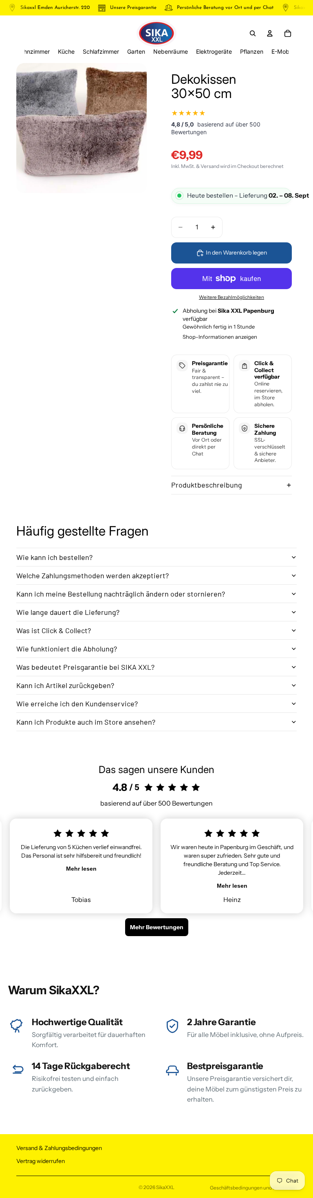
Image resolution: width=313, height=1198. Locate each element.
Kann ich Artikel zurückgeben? (65, 685)
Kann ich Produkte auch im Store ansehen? (85, 721)
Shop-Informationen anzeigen (220, 336)
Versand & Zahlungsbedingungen (59, 1148)
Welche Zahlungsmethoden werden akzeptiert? (92, 575)
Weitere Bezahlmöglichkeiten (231, 297)
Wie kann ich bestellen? (54, 557)
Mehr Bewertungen (156, 927)
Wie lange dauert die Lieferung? (67, 612)
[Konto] (270, 33)
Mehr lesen (81, 868)
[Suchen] (253, 33)
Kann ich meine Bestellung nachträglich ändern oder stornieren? (120, 593)
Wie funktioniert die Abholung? (66, 648)
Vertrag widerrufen (40, 1161)
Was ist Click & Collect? (53, 630)
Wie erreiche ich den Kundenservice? (77, 703)
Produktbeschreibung (206, 484)
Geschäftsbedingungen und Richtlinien (253, 1188)
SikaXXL (165, 1187)
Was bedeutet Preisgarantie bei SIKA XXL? (85, 666)
